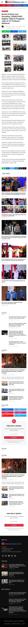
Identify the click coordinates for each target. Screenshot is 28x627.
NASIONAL (9, 5)
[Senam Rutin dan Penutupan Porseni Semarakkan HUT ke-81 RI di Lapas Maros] (5, 390)
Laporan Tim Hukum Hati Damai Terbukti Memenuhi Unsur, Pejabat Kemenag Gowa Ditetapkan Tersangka (17, 325)
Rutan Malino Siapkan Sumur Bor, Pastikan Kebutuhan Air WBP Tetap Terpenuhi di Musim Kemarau (16, 398)
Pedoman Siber (7, 623)
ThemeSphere (21, 621)
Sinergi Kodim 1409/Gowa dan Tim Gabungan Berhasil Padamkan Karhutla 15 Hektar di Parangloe (13, 371)
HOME (3, 5)
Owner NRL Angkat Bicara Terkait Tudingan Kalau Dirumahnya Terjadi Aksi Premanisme (17, 343)
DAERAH (25, 5)
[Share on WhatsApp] (6, 31)
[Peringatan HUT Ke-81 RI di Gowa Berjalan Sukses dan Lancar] (14, 271)
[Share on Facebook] (14, 31)
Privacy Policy (12, 442)
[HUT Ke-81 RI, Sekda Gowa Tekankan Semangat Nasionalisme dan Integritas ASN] (14, 293)
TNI (2, 367)
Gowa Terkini (8, 26)
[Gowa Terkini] (14, 2)
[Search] (26, 2)
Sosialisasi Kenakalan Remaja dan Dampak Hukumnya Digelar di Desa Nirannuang (16, 383)
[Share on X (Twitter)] (22, 31)
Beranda (3, 8)
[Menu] (2, 2)
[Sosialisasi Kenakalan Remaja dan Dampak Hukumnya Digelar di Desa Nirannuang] (5, 383)
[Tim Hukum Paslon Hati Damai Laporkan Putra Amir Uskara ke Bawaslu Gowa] (5, 318)
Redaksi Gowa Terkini (16, 623)
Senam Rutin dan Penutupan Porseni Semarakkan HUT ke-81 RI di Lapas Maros (16, 390)
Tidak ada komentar (11, 28)
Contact (23, 623)
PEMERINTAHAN (17, 5)
